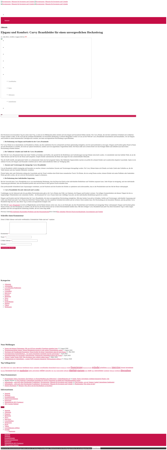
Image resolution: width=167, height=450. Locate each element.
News (6, 298)
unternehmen (98, 371)
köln (18, 370)
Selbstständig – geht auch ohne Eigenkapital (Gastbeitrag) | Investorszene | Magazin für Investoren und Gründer (39, 382)
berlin (20, 367)
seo (52, 370)
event (68, 367)
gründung (103, 367)
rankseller (48, 370)
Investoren (9, 371)
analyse (14, 367)
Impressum (8, 400)
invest (123, 367)
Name (3, 237)
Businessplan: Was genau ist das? (85, 384)
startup (73, 370)
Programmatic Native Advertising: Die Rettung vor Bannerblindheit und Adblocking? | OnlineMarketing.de (37, 379)
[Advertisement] (40, 10)
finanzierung (77, 367)
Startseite (7, 20)
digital (58, 367)
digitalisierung (63, 367)
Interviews (8, 293)
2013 (2, 367)
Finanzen (7, 289)
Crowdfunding (9, 421)
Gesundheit (8, 291)
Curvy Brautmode (14, 205)
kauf (14, 371)
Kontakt (7, 429)
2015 (8, 367)
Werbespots (8, 307)
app (18, 367)
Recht (6, 300)
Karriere (7, 295)
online (42, 370)
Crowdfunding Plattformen (13, 288)
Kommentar (5, 233)
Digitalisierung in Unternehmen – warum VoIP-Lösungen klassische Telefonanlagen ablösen (33, 359)
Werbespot (112, 370)
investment (129, 367)
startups (80, 370)
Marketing (8, 296)
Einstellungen (96, 448)
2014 (5, 367)
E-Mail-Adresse (6, 240)
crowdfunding (44, 367)
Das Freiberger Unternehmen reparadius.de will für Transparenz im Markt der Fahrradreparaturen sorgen (48, 380)
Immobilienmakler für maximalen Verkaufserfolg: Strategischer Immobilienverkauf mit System (33, 355)
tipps (93, 370)
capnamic (36, 367)
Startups (7, 303)
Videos (7, 305)
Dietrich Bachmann (11, 385)
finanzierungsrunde (87, 367)
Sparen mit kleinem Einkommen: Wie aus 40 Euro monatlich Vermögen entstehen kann (31, 348)
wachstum (106, 370)
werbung (117, 370)
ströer (86, 370)
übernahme (126, 370)
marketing (24, 370)
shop (55, 370)
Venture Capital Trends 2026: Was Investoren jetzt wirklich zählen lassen (27, 357)
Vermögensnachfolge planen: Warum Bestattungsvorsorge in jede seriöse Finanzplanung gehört (34, 350)
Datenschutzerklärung (11, 399)
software (66, 370)
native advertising (34, 370)
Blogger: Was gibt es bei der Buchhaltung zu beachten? (35, 385)
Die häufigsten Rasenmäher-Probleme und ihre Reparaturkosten (30, 211)
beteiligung (26, 367)
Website (3, 244)
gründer (96, 367)
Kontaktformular (10, 397)
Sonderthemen (12, 101)
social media (59, 370)
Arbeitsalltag (8, 286)
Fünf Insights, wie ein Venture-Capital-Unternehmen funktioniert (94, 382)
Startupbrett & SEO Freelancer (14, 402)
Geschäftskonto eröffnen (12, 428)
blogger (31, 367)
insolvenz (109, 367)
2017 (11, 367)
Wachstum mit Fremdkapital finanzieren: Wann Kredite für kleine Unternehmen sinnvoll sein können (35, 352)
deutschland (52, 367)
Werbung (7, 395)
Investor (3, 370)
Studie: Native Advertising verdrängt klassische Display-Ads (90, 379)
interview (116, 367)
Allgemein (7, 27)
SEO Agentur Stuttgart (11, 404)
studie (89, 370)
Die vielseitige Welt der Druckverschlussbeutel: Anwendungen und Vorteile (80, 211)
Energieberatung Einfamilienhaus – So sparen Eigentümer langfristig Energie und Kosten (32, 354)
